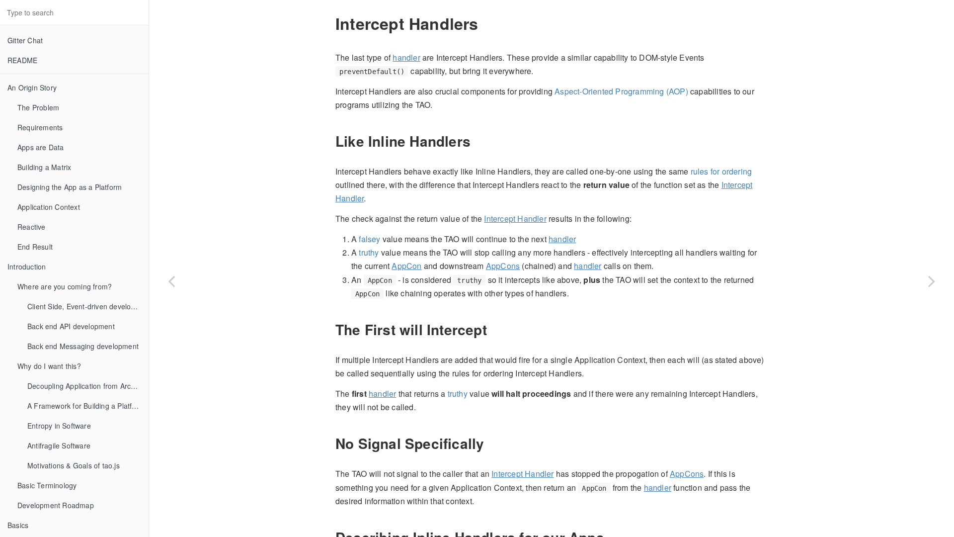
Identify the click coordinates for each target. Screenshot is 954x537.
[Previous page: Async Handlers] (171, 281)
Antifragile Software (58, 445)
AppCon (406, 265)
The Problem (38, 107)
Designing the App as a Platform (69, 187)
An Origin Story (32, 87)
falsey (369, 239)
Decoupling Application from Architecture (88, 386)
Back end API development (71, 326)
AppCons (503, 265)
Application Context (48, 207)
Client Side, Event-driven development (88, 306)
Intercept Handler (515, 218)
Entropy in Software (59, 426)
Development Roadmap (55, 505)
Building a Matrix (44, 167)
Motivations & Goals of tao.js (73, 465)
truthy (369, 252)
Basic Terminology (47, 485)
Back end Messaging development (83, 346)
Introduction (26, 266)
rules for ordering (721, 171)
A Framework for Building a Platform (86, 406)
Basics (17, 525)
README (22, 60)
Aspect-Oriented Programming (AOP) (621, 91)
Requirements (40, 127)
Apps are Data (40, 147)
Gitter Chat (25, 40)
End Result (35, 247)
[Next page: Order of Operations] (931, 281)
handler (406, 57)
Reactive (31, 227)
